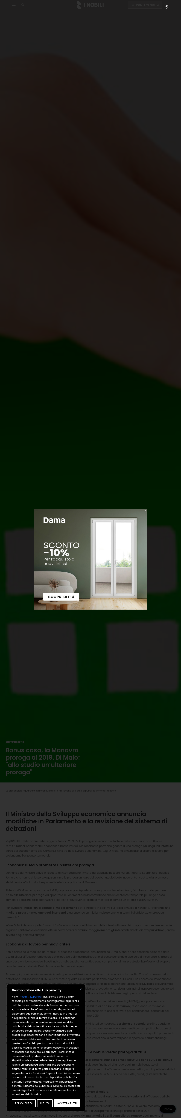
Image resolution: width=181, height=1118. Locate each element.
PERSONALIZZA (24, 1103)
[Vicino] (80, 989)
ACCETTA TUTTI (67, 1103)
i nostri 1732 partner (30, 996)
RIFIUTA (45, 1103)
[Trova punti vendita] (166, 7)
